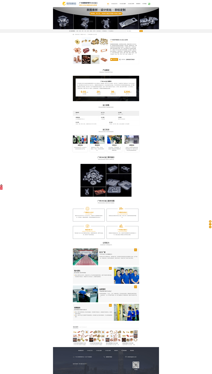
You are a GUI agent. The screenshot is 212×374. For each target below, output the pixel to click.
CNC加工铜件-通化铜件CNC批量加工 (80, 343)
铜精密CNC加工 (83, 34)
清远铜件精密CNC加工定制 (127, 343)
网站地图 (132, 350)
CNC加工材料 (131, 3)
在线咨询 (115, 59)
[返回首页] (210, 227)
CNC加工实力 (114, 3)
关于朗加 (144, 3)
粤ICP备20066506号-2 (83, 363)
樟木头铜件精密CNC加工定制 (112, 343)
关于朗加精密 (124, 350)
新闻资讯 (138, 3)
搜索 (141, 31)
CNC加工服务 (123, 3)
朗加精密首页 (81, 350)
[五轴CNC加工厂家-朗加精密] (69, 3)
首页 (108, 3)
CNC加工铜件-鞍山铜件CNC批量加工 (97, 343)
